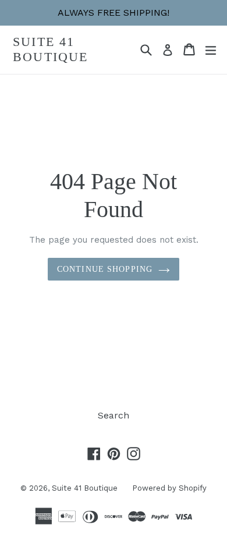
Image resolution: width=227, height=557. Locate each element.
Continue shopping (104, 269)
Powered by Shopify (169, 488)
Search (113, 415)
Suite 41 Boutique (50, 49)
